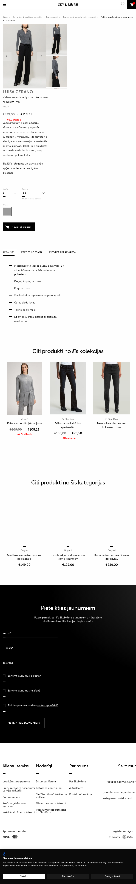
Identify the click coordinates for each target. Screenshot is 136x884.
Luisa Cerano (18, 91)
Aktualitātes (76, 788)
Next (41, 56)
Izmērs (25, 189)
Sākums (6, 17)
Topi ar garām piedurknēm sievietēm (80, 17)
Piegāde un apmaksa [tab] (62, 252)
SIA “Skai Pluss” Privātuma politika (51, 796)
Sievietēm (17, 17)
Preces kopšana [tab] (31, 252)
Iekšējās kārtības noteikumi (19, 812)
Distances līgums (46, 781)
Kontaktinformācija (80, 794)
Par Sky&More (77, 781)
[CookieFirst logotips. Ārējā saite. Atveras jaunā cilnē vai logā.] (4, 854)
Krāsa (5, 205)
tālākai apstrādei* (47, 705)
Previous (7, 56)
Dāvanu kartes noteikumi (51, 803)
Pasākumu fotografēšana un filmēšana (51, 811)
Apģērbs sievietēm (34, 17)
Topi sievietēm (53, 17)
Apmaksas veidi (12, 797)
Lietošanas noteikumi (48, 788)
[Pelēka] (7, 211)
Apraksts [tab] (9, 252)
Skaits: (5, 189)
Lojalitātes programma (16, 781)
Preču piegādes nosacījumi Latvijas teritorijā (19, 789)
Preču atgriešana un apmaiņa (15, 805)
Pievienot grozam (21, 226)
